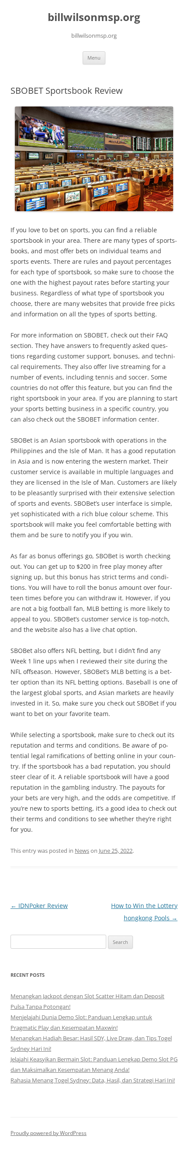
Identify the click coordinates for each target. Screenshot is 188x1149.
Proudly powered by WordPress (48, 1133)
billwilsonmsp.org (94, 17)
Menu (94, 57)
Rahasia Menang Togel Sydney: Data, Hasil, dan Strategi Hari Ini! (92, 1080)
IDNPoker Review (39, 905)
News (82, 851)
